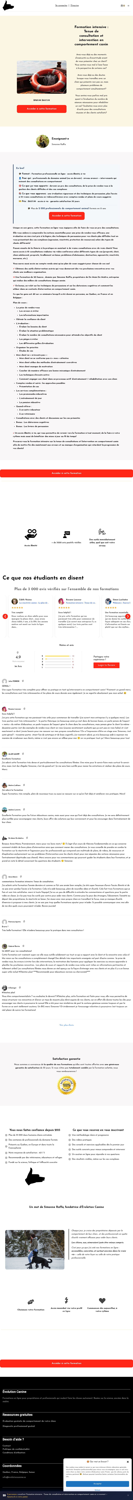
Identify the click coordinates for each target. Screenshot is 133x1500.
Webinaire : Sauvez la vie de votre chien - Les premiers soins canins (95, 603)
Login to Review (106, 665)
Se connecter (61, 6)
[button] (128, 1462)
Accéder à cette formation (41, 109)
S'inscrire (75, 6)
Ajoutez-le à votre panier (17, 1497)
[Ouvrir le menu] (128, 5)
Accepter (98, 1484)
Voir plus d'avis (66, 1025)
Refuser (97, 1490)
